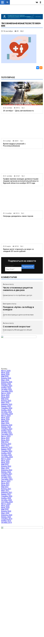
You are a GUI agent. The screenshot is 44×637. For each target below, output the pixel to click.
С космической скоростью (16, 326)
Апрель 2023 (6, 444)
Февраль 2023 (6, 447)
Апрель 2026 (6, 378)
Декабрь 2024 (6, 408)
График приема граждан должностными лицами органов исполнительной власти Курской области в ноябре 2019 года (20, 181)
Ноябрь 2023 (6, 431)
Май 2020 (5, 509)
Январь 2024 (6, 427)
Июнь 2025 (5, 397)
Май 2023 (5, 442)
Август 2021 (6, 481)
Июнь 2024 (5, 419)
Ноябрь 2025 (6, 387)
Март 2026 (5, 380)
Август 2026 (6, 371)
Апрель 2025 (6, 401)
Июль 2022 (5, 461)
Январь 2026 (6, 384)
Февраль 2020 (6, 515)
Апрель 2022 (6, 466)
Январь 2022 (6, 472)
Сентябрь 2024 (7, 414)
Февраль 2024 (6, 425)
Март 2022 (5, 468)
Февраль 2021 (6, 492)
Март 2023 (5, 446)
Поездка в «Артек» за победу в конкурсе (18, 308)
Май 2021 (5, 487)
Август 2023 (6, 436)
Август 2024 (6, 416)
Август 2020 (6, 504)
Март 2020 (5, 513)
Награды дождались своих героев (18, 216)
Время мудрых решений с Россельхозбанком (14, 145)
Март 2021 (5, 491)
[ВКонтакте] (37, 67)
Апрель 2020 (6, 511)
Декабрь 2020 (6, 496)
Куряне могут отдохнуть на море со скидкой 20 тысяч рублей (18, 250)
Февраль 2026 (6, 382)
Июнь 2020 (5, 507)
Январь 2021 (6, 494)
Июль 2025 (5, 395)
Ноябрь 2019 (6, 521)
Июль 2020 (5, 506)
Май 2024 (5, 421)
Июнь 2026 (5, 374)
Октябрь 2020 (6, 500)
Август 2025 (6, 393)
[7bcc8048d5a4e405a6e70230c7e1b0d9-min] (18, 62)
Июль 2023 (5, 438)
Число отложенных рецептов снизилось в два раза (18, 288)
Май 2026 (5, 376)
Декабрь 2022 (6, 451)
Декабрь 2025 (6, 386)
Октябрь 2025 (6, 389)
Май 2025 (5, 399)
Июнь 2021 (5, 485)
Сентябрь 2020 (7, 502)
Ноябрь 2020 (6, 498)
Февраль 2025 (6, 404)
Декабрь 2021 (6, 474)
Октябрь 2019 (6, 522)
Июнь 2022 (5, 462)
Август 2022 (6, 459)
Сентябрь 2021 (7, 479)
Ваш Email (9, 266)
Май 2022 (5, 464)
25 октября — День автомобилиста (18, 111)
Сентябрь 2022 (7, 457)
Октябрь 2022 (6, 455)
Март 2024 (5, 423)
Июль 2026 (5, 372)
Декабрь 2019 (6, 519)
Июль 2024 (5, 417)
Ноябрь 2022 (6, 453)
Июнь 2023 (5, 440)
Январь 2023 (6, 449)
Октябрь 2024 (6, 412)
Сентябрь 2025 (7, 391)
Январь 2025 (6, 406)
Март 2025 (5, 402)
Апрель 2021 (6, 489)
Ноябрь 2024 (6, 410)
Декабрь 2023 (6, 429)
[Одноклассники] (41, 67)
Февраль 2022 (6, 470)
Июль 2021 (5, 483)
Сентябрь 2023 (7, 434)
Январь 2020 (6, 517)
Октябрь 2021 (6, 477)
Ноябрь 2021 (6, 476)
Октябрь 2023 (6, 432)
